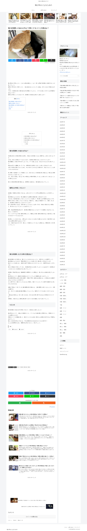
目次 (30, 133)
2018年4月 (62, 255)
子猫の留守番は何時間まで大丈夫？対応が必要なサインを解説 (69, 91)
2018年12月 (63, 230)
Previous (7, 18)
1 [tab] (41, 24)
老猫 (15, 367)
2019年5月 (62, 215)
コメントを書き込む (32, 516)
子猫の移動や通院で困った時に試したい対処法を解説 (69, 86)
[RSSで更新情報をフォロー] (43, 403)
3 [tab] (45, 24)
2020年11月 (62, 165)
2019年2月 (62, 224)
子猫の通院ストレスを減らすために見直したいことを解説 (69, 101)
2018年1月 (62, 264)
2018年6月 (62, 249)
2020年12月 (63, 162)
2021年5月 (62, 146)
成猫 (61, 317)
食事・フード (63, 308)
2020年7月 (62, 171)
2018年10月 (63, 236)
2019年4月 (62, 218)
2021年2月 (62, 156)
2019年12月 (63, 193)
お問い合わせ (70, 527)
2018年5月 (62, 252)
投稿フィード (63, 348)
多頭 (22, 367)
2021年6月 (62, 143)
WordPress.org (63, 354)
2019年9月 (62, 202)
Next (79, 18)
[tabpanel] (14, 18)
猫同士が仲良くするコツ (14, 103)
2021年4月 (62, 149)
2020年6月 (62, 174)
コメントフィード (64, 351)
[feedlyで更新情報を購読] (20, 403)
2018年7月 (62, 246)
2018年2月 (62, 261)
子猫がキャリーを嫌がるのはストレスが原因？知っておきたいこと (69, 96)
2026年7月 (62, 122)
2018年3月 (62, 258)
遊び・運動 (62, 332)
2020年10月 (63, 168)
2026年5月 (62, 128)
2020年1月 (62, 190)
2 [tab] (43, 24)
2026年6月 (62, 125)
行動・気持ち (63, 295)
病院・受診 (62, 320)
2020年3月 (62, 184)
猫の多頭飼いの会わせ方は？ (15, 101)
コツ (19, 367)
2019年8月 (62, 205)
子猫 (61, 305)
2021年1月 (62, 159)
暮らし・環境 (63, 323)
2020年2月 (62, 187)
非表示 (18, 98)
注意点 (26, 367)
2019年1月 (62, 227)
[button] (78, 76)
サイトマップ (77, 527)
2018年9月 (62, 239)
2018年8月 (62, 243)
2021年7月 (62, 140)
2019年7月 (62, 208)
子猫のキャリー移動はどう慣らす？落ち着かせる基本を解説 (69, 106)
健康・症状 (11, 367)
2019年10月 (63, 199)
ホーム (66, 527)
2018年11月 (62, 233)
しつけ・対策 (63, 280)
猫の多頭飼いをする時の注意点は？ (17, 105)
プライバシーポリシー (65, 72)
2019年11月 (62, 196)
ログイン (62, 345)
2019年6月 (62, 212)
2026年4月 (62, 131)
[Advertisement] (31, 72)
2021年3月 (62, 153)
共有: (10, 108)
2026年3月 (62, 134)
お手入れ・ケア (63, 274)
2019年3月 (62, 221)
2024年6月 (62, 137)
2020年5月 (62, 177)
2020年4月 (62, 181)
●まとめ (10, 107)
